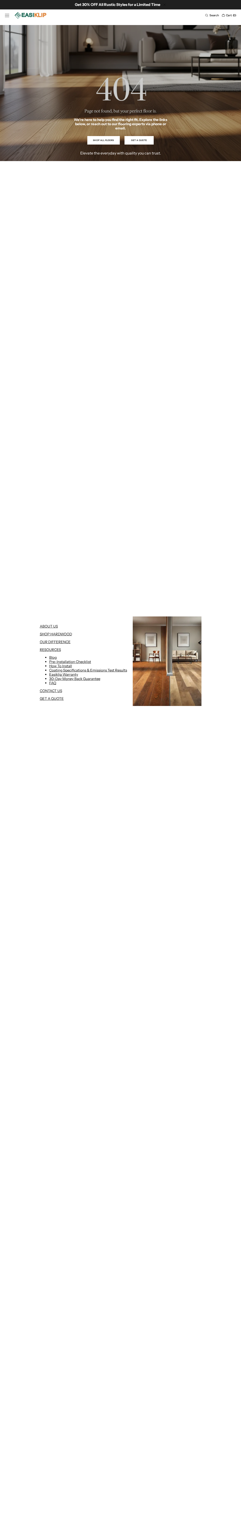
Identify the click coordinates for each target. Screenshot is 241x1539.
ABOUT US (49, 626)
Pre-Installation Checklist (70, 661)
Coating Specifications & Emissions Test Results (88, 670)
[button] (7, 15)
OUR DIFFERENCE (55, 642)
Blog (53, 657)
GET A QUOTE (52, 698)
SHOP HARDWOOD (56, 634)
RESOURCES (50, 649)
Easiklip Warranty (63, 674)
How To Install (60, 666)
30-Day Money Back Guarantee (74, 678)
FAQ (52, 683)
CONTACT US (51, 690)
